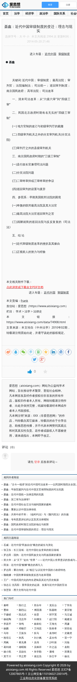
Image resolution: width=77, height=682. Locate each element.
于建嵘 (7, 614)
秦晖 (6, 605)
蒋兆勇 (22, 642)
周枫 (6, 642)
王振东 (22, 633)
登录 (37, 462)
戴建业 (68, 619)
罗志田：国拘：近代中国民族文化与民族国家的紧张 (32, 555)
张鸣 (21, 623)
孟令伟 (53, 637)
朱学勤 (38, 651)
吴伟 (36, 642)
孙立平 (53, 656)
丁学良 (68, 605)
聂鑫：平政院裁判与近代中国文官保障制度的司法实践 (34, 489)
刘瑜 (66, 642)
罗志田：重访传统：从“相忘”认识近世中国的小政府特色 (35, 570)
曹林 (6, 610)
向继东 (38, 619)
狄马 (36, 633)
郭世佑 (68, 628)
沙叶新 (53, 642)
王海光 (53, 623)
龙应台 (53, 605)
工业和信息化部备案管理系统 (38, 678)
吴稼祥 (38, 647)
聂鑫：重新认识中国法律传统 (20, 509)
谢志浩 (38, 656)
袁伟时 (53, 633)
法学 (17, 13)
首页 (6, 13)
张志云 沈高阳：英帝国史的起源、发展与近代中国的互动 (35, 585)
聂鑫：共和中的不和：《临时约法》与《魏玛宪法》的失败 (36, 514)
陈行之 (22, 605)
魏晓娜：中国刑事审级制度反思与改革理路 (27, 575)
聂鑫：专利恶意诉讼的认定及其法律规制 (26, 519)
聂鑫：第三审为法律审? (17, 499)
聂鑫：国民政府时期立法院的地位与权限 (26, 524)
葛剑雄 (7, 647)
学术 (18, 311)
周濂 (66, 623)
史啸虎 (68, 633)
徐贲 (36, 614)
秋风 (21, 637)
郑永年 (38, 605)
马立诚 (68, 614)
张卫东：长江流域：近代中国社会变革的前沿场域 (31, 550)
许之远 (53, 647)
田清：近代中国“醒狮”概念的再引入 (23, 565)
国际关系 (59, 13)
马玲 (6, 633)
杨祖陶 (7, 619)
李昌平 (7, 623)
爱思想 (12, 5)
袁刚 (66, 647)
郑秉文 (68, 651)
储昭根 (22, 647)
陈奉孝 (53, 628)
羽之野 (22, 656)
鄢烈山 (22, 610)
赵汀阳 (53, 619)
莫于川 (7, 656)
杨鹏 (6, 628)
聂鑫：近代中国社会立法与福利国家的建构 (27, 504)
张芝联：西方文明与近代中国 (20, 590)
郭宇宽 (53, 614)
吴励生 (22, 651)
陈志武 (22, 614)
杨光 (66, 656)
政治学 (44, 13)
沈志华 (22, 619)
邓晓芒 (22, 628)
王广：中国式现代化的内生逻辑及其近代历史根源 (31, 580)
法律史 (37, 311)
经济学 (29, 13)
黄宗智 (68, 610)
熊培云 (7, 637)
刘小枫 (38, 637)
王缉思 (38, 628)
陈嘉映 (53, 610)
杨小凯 (7, 651)
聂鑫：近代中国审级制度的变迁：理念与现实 (29, 529)
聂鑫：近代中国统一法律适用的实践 (24, 494)
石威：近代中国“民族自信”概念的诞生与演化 (28, 545)
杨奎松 (38, 623)
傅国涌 (38, 610)
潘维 (51, 651)
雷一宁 (68, 637)
